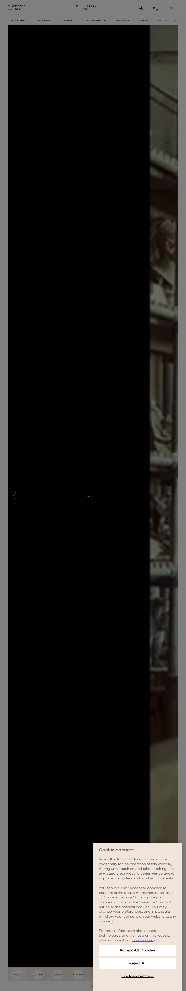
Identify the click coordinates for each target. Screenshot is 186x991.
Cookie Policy (143, 940)
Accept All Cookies (137, 950)
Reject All (138, 963)
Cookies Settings (137, 976)
